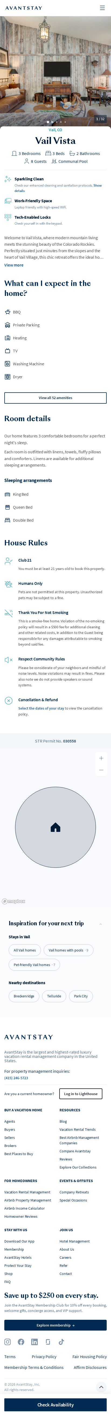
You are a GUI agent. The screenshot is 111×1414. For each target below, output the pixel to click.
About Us (67, 1249)
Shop (8, 1273)
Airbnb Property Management (27, 1200)
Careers (65, 1257)
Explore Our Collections (78, 1167)
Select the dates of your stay (41, 708)
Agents (9, 1121)
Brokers (10, 1145)
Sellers (9, 1137)
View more (13, 265)
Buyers (9, 1129)
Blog (63, 1121)
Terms (10, 1356)
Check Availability (55, 1405)
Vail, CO (55, 129)
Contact (66, 1273)
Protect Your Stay (18, 1265)
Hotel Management (75, 1241)
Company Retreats (74, 1192)
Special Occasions (73, 1200)
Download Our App (19, 1241)
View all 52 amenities (55, 397)
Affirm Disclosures (90, 1367)
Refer (64, 1265)
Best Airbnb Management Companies (79, 1140)
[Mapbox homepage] (13, 901)
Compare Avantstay (75, 1151)
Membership (14, 1249)
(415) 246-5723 (16, 1077)
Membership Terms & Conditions (34, 1367)
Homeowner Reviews (20, 1216)
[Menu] (102, 8)
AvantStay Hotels (18, 1257)
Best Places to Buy (18, 1153)
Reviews (66, 1159)
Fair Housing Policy (89, 1356)
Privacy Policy (44, 1356)
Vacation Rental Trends (78, 1129)
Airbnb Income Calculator (24, 1208)
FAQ (7, 1281)
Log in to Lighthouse (81, 1093)
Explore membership (56, 1325)
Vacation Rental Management (27, 1192)
